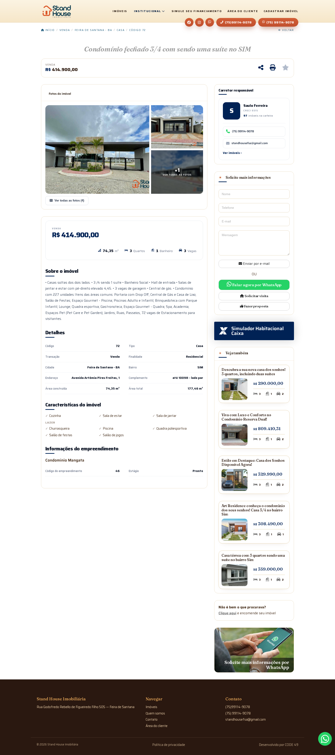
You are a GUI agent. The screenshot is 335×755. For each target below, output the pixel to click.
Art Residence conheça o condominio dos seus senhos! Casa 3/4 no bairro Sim (253, 510)
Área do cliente (242, 11)
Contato (151, 719)
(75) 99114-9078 (280, 22)
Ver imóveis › (232, 153)
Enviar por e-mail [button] (256, 263)
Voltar (287, 30)
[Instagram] (199, 22)
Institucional (147, 11)
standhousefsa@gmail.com (250, 143)
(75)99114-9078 (238, 22)
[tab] (60, 93)
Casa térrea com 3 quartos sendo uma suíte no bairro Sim (253, 557)
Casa (120, 30)
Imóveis (120, 11)
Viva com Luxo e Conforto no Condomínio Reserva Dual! (246, 417)
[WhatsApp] (209, 22)
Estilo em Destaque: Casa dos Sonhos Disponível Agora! (253, 462)
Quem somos (155, 713)
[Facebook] (189, 22)
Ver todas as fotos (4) (69, 200)
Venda (64, 30)
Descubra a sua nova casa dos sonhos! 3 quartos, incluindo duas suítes (254, 371)
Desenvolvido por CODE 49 (278, 744)
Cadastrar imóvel (281, 11)
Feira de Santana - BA (93, 30)
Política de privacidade (168, 744)
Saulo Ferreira (255, 105)
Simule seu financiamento (197, 11)
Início (49, 30)
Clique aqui (227, 613)
